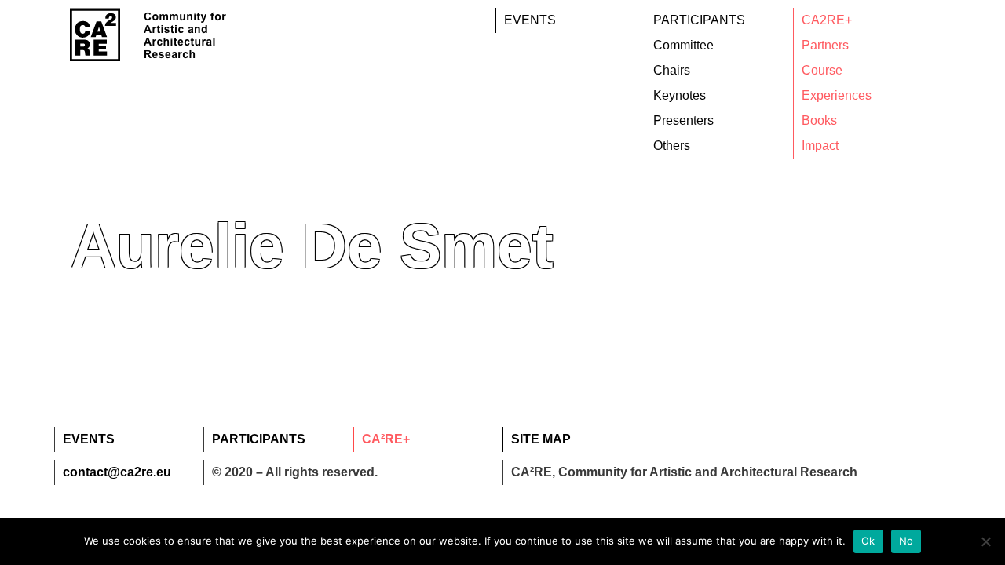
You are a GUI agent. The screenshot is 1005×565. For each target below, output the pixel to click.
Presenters (683, 120)
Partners (825, 45)
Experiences (837, 95)
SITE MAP (541, 439)
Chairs (671, 70)
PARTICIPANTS (699, 20)
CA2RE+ (827, 20)
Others (671, 145)
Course (822, 70)
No (906, 540)
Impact (820, 145)
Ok (868, 540)
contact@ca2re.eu (117, 472)
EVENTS (530, 20)
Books (819, 120)
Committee (683, 45)
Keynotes (679, 95)
